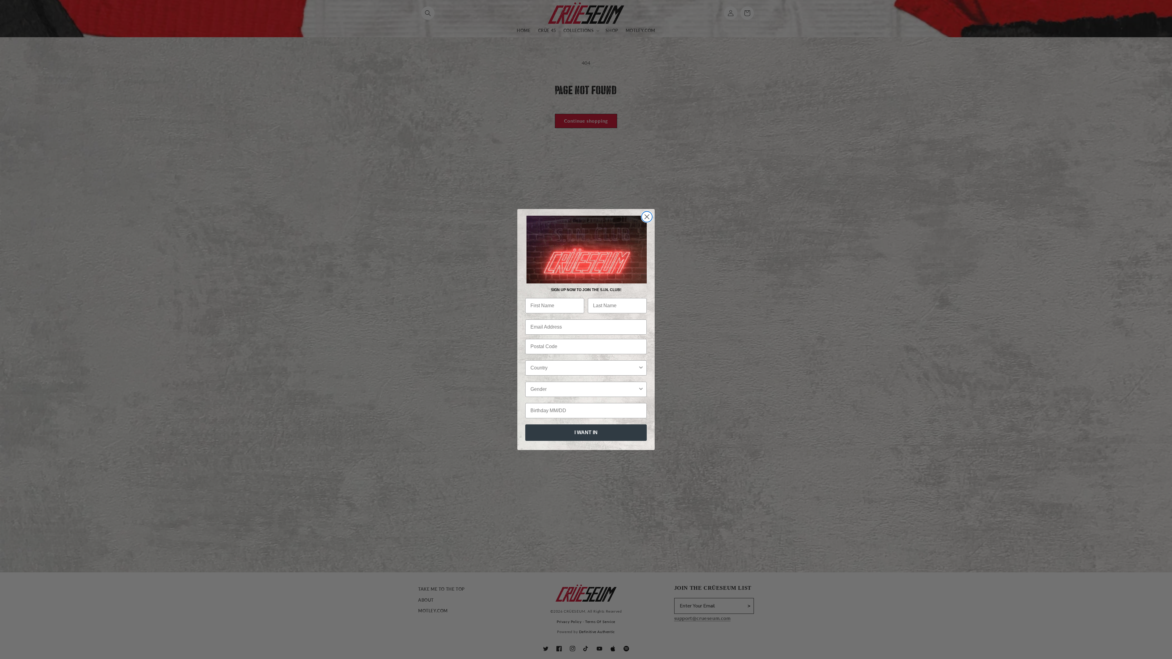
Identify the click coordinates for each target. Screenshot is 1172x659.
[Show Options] (641, 368)
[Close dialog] (647, 216)
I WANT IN (586, 432)
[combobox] (584, 368)
